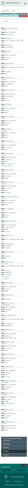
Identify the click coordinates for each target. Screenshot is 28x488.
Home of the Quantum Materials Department (13, 439)
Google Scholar (10, 164)
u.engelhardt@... (9, 84)
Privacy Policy (18, 481)
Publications (5, 276)
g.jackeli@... (8, 176)
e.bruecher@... (9, 45)
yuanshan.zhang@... (10, 428)
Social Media (6, 467)
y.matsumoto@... (9, 227)
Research (8, 274)
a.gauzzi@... (8, 123)
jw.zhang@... (8, 399)
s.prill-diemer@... (9, 323)
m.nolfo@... (8, 256)
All (6, 21)
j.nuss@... (7, 270)
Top (24, 465)
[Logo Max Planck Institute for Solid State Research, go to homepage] (11, 3)
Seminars (6, 455)
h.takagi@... (8, 372)
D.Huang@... (8, 159)
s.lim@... (7, 215)
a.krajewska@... (9, 202)
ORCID (4, 405)
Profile (8, 100)
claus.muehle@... (9, 243)
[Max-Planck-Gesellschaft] (7, 477)
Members (6, 451)
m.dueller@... (8, 71)
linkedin (8, 192)
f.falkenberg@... (9, 96)
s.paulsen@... (8, 309)
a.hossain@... (8, 147)
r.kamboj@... (8, 188)
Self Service (14, 470)
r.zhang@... (8, 415)
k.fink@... (7, 110)
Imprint (8, 481)
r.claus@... (8, 57)
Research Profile (6, 166)
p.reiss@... (8, 336)
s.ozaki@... (8, 289)
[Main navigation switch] (25, 3)
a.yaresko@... (8, 387)
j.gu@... (7, 135)
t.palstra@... (8, 299)
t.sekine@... (8, 360)
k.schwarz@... (9, 348)
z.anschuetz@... (9, 34)
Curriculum (5, 278)
